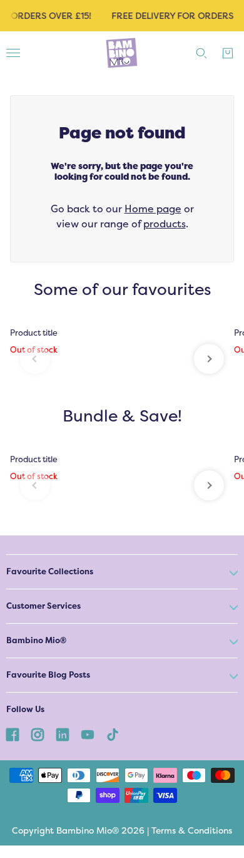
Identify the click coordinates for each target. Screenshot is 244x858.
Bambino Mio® (36, 640)
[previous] (35, 359)
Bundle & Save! (122, 416)
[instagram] (37, 734)
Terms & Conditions (191, 830)
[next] (209, 359)
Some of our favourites (122, 290)
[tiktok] (112, 734)
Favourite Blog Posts (48, 674)
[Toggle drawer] (13, 53)
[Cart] (228, 53)
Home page (153, 208)
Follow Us (25, 709)
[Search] (201, 53)
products (164, 223)
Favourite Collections (49, 571)
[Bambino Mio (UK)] (122, 53)
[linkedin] (62, 734)
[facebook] (12, 734)
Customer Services (43, 606)
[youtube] (87, 734)
